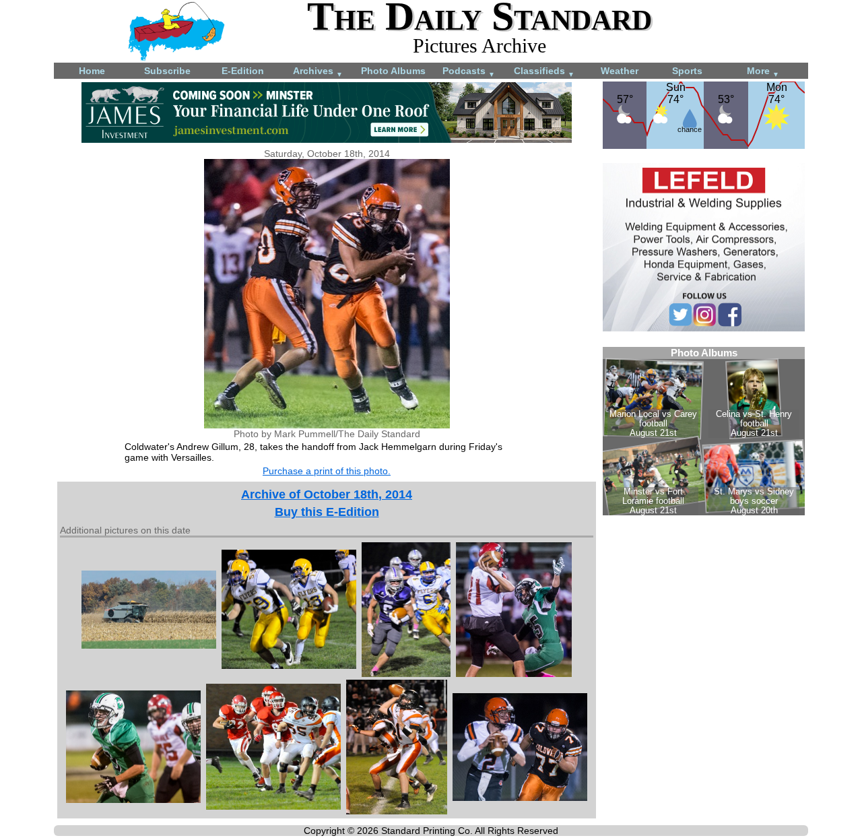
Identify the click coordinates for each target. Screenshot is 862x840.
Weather (619, 70)
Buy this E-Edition (327, 512)
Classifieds (544, 71)
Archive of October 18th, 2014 (326, 494)
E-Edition (243, 70)
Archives (318, 71)
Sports (687, 70)
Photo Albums (393, 70)
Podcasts (468, 71)
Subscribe (167, 70)
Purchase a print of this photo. (327, 470)
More (763, 71)
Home (92, 70)
